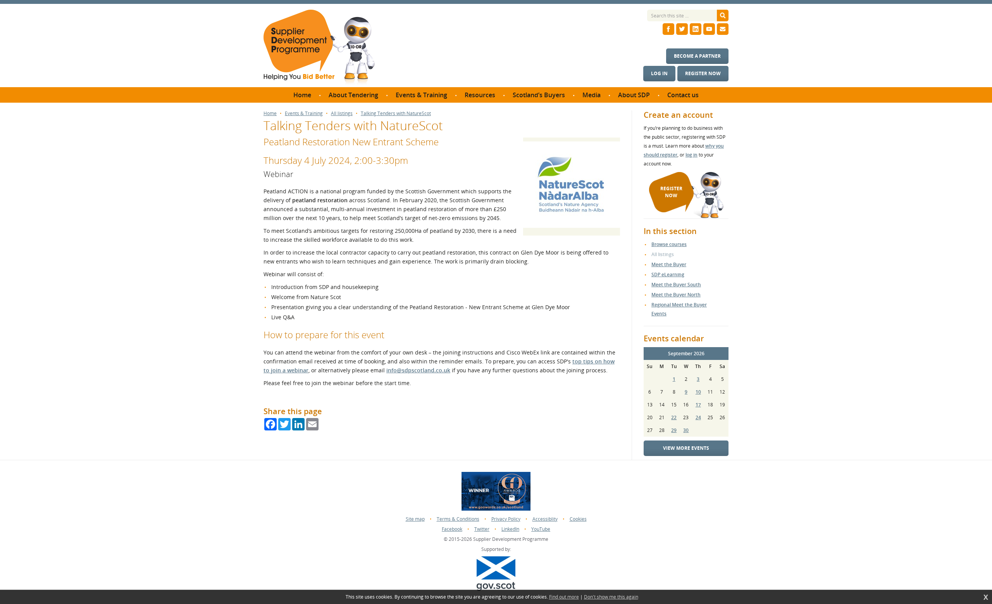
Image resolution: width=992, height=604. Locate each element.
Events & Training (304, 113)
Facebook (452, 529)
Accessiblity (545, 519)
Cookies (578, 519)
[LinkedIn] (695, 29)
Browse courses (669, 244)
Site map (415, 519)
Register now (703, 73)
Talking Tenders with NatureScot (396, 113)
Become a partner (697, 56)
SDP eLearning (667, 274)
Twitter (481, 529)
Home (270, 113)
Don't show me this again (611, 597)
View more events (686, 448)
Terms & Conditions (458, 519)
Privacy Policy (505, 519)
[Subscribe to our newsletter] (722, 29)
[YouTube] (709, 29)
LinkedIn (510, 529)
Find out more (564, 597)
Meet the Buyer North (676, 294)
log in (691, 154)
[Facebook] (668, 29)
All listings (342, 113)
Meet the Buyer (668, 264)
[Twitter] (682, 29)
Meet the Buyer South (676, 284)
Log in (659, 73)
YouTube (540, 529)
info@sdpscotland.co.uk (418, 370)
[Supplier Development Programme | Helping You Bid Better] (319, 48)
